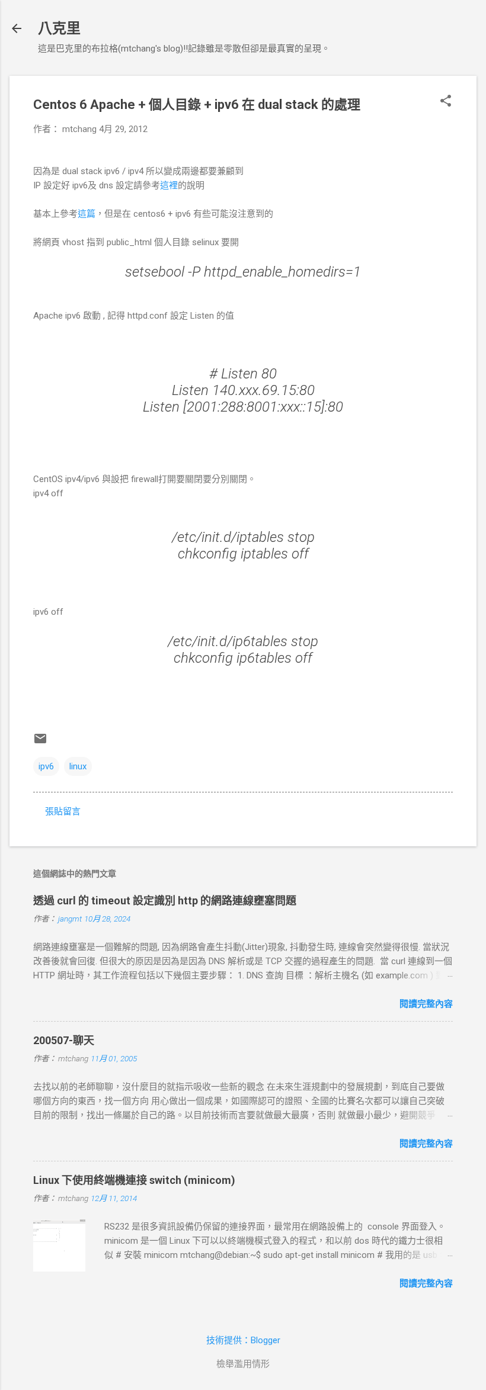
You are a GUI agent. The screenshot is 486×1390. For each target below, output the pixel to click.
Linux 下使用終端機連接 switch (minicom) (134, 1180)
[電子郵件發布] (40, 742)
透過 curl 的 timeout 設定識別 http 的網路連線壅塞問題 (164, 900)
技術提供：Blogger (243, 1340)
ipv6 (46, 766)
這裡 (169, 185)
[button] (446, 102)
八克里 (59, 28)
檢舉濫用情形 (243, 1364)
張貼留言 (63, 811)
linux (78, 766)
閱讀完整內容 (426, 1004)
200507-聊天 (63, 1040)
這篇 (86, 213)
